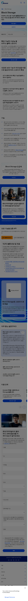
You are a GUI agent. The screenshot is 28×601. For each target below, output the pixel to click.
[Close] (25, 587)
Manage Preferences (6, 597)
